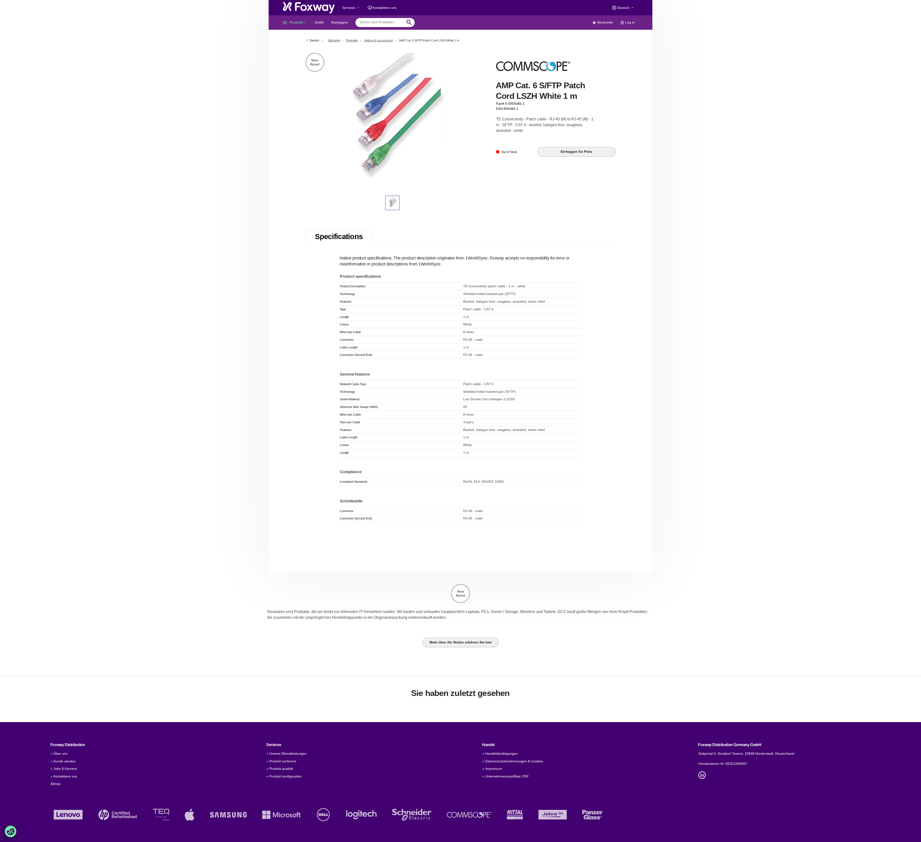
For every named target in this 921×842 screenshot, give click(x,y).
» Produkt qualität (279, 769)
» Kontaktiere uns (64, 776)
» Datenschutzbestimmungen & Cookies (512, 761)
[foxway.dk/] (309, 7)
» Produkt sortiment (281, 761)
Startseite (334, 40)
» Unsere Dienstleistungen (286, 753)
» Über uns (59, 753)
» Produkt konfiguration (284, 776)
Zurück (314, 40)
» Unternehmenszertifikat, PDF (505, 776)
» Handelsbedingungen (500, 753)
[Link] (703, 775)
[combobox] (381, 22)
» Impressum (492, 769)
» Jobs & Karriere (64, 769)
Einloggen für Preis (576, 151)
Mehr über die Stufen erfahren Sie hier (461, 642)
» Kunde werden (63, 761)
